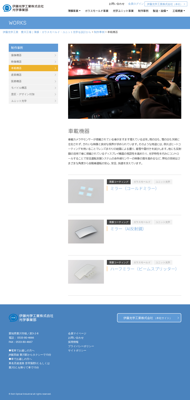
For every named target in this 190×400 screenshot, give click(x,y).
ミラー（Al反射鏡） (128, 228)
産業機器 (16, 74)
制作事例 (143, 11)
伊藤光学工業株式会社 (165, 4)
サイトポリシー (77, 350)
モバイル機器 (19, 87)
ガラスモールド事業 (96, 11)
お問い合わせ (117, 3)
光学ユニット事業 (123, 11)
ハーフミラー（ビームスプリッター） (144, 269)
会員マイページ (77, 333)
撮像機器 (16, 55)
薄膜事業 (73, 11)
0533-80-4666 (25, 337)
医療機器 (16, 81)
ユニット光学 (19, 100)
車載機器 (16, 68)
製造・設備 (159, 11)
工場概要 (177, 11)
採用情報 (73, 342)
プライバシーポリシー (81, 346)
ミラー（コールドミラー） (134, 188)
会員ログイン (136, 3)
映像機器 (16, 61)
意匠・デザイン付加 (23, 94)
